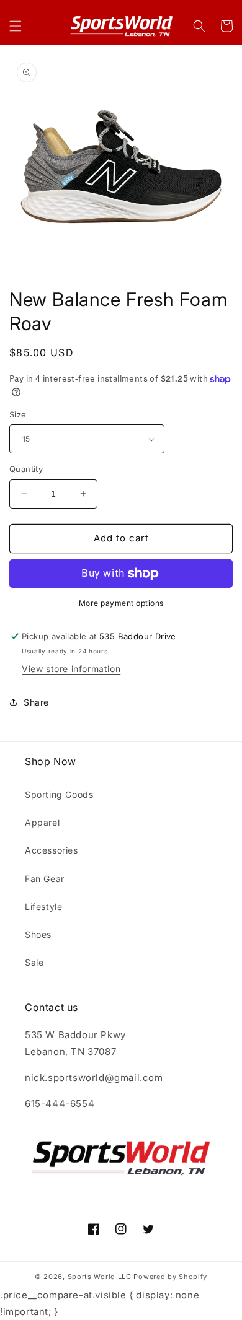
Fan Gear (45, 878)
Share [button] (36, 702)
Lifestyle (43, 906)
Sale (34, 962)
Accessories (51, 850)
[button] (15, 26)
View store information (71, 668)
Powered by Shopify (170, 1276)
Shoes (38, 934)
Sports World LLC (100, 1276)
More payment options (121, 603)
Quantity (26, 469)
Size (18, 414)
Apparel (42, 822)
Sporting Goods (59, 794)
